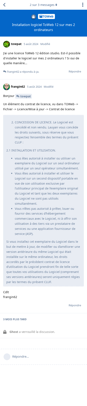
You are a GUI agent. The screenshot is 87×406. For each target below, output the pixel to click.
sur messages (42, 5)
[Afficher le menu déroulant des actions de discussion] (83, 5)
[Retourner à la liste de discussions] (4, 5)
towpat (25, 96)
